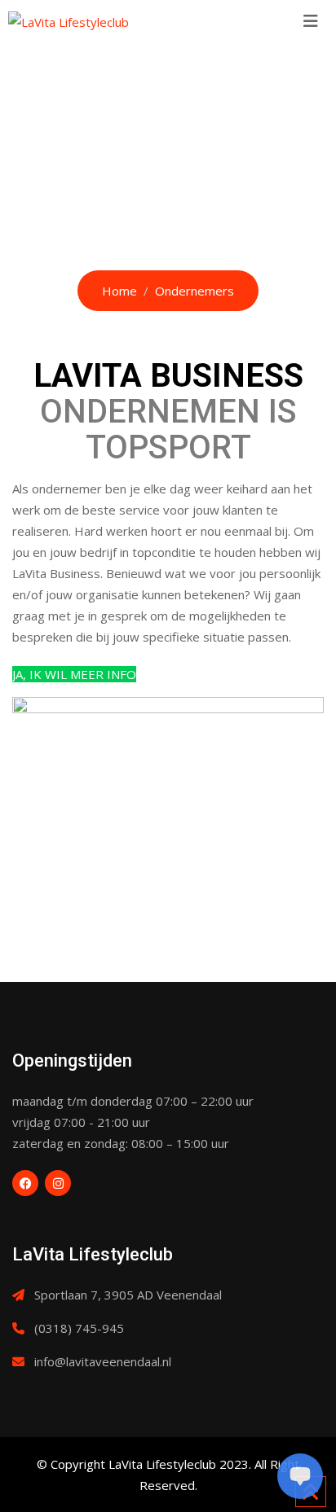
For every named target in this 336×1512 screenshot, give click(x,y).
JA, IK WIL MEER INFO (74, 674)
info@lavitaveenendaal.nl (102, 1361)
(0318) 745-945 (79, 1328)
